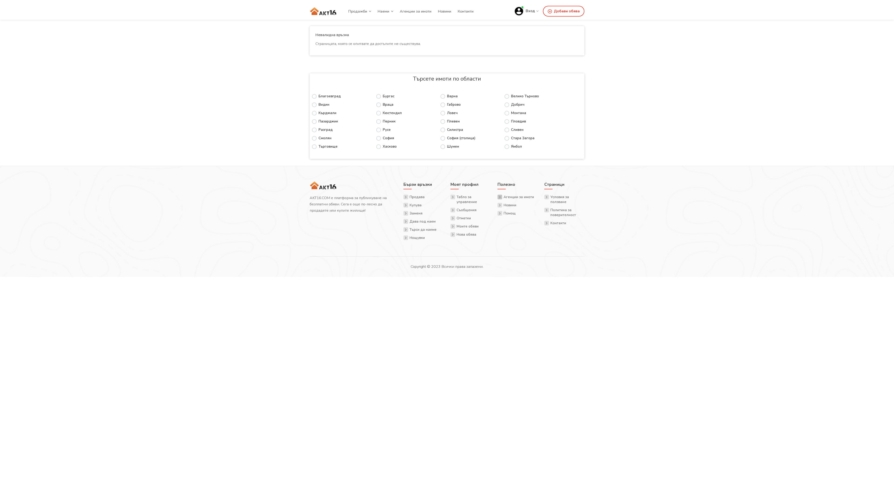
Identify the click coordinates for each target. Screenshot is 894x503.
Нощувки (417, 237)
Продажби (357, 11)
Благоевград (329, 96)
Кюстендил (392, 113)
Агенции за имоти (415, 11)
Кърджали (327, 113)
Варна (452, 96)
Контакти (466, 11)
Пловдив (518, 121)
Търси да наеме (423, 229)
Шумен (453, 146)
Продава (417, 197)
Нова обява (466, 234)
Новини (444, 11)
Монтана (518, 113)
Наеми (383, 11)
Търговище (328, 146)
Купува (416, 205)
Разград (325, 129)
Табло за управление (467, 199)
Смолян (325, 138)
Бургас (388, 96)
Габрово (454, 104)
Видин (323, 104)
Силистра (455, 129)
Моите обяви (468, 226)
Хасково (390, 146)
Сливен (517, 129)
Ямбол (516, 146)
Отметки (464, 218)
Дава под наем (423, 221)
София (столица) (461, 138)
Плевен (453, 121)
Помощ (510, 213)
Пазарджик (328, 121)
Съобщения (467, 210)
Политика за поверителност (563, 212)
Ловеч (452, 113)
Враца (388, 104)
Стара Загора (523, 138)
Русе (387, 129)
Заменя (416, 213)
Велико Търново (525, 96)
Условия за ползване (559, 199)
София (388, 138)
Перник (389, 121)
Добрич (518, 104)
